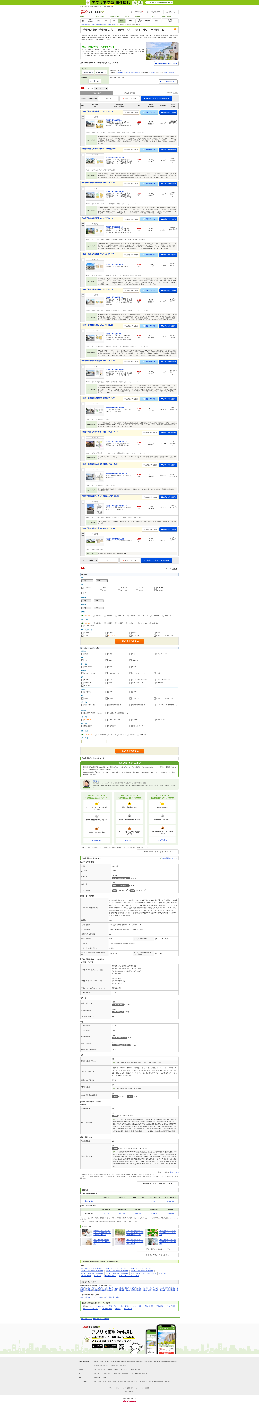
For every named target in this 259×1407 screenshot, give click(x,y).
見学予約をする (150, 112)
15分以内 (144, 623)
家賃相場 (117, 1309)
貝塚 (121, 1288)
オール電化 (135, 635)
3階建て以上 (136, 660)
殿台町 (128, 1290)
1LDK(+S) (123, 587)
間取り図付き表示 (129, 93)
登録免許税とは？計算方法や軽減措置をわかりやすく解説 (167, 1233)
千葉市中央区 (120, 72)
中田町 (133, 1290)
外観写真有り (112, 726)
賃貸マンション (124, 1369)
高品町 (167, 1288)
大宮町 (99, 1288)
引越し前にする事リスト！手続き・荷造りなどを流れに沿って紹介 (134, 1242)
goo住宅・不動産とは (100, 1361)
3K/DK (104, 590)
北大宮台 (145, 1288)
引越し (99, 1381)
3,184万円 (154, 1201)
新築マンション (98, 1373)
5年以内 (109, 615)
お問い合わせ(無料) (169, 112)
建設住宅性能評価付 (138, 705)
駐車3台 (134, 692)
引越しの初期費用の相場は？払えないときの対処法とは (101, 1242)
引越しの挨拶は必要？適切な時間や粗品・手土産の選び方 (167, 1242)
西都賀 (139, 1290)
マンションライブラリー (90, 1309)
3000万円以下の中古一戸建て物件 (142, 1271)
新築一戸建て (113, 1306)
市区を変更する (88, 72)
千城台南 (110, 1290)
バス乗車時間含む (89, 625)
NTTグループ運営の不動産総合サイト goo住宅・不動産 (96, 6)
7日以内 (132, 734)
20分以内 (155, 623)
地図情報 (167, 1381)
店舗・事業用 (149, 1306)
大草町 (88, 1288)
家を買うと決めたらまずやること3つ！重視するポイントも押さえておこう (102, 1233)
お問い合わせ (130, 1388)
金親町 (139, 1288)
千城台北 (89, 1290)
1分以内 (98, 623)
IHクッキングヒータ (138, 673)
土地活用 (103, 1377)
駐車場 (132, 1369)
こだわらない (89, 734)
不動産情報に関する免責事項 (101, 1319)
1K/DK (104, 587)
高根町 (173, 1288)
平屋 (85, 660)
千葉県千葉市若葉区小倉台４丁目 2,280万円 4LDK (100, 432)
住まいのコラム (146, 1381)
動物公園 (87, 1297)
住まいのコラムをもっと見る (158, 1255)
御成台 (116, 1288)
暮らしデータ (128, 1309)
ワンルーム (87, 587)
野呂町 (145, 1290)
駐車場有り (87, 632)
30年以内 (168, 615)
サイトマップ (139, 1388)
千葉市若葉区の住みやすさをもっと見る (158, 852)
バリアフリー (136, 698)
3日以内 (123, 734)
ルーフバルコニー (137, 682)
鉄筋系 (86, 654)
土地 (134, 1306)
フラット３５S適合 (114, 719)
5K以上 (86, 593)
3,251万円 (170, 1201)
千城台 (118, 1297)
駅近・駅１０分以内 (149, 1273)
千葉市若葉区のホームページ (169, 858)
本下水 (86, 635)
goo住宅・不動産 (84, 1361)
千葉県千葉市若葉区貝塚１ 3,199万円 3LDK (97, 325)
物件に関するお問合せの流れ (144, 1361)
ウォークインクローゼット (140, 679)
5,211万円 (122, 1213)
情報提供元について (86, 1319)
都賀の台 (121, 1290)
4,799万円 (154, 1213)
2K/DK (141, 587)
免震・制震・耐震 (89, 705)
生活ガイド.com (174, 1172)
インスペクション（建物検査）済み (166, 705)
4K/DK (141, 590)
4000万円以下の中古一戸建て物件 (92, 1273)
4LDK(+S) (160, 590)
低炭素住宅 (135, 719)
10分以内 (132, 623)
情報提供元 (157, 1361)
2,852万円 (106, 1213)
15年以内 (133, 615)
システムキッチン (113, 673)
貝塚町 (126, 1288)
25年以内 (156, 615)
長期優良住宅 (160, 719)
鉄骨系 (110, 654)
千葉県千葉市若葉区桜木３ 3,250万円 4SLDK (98, 254)
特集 (95, 1381)
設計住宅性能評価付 (114, 705)
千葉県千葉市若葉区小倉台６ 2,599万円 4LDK (98, 182)
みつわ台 (162, 1290)
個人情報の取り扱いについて (102, 1365)
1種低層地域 (88, 667)
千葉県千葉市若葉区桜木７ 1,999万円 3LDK (97, 111)
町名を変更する (101, 72)
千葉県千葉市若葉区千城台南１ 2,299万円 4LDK (99, 149)
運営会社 (147, 1388)
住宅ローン (145, 1373)
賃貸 (140, 1306)
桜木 (157, 1288)
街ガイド (138, 1381)
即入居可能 (97, 1276)
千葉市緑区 (152, 72)
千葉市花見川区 (128, 72)
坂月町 (152, 1288)
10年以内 (121, 615)
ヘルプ (124, 1388)
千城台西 (96, 1290)
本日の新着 (102, 734)
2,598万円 (170, 1213)
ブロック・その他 (161, 654)
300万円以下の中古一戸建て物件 (91, 1268)
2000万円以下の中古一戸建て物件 (117, 1271)
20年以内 (144, 615)
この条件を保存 (169, 81)
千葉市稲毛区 (137, 72)
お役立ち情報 (83, 1381)
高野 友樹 (96, 781)
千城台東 (103, 1290)
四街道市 (171, 72)
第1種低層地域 (86, 1276)
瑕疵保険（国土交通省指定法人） (118, 713)
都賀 (115, 1290)
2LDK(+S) (160, 587)
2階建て (134, 632)
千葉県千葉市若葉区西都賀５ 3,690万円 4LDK (98, 360)
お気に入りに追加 (130, 98)
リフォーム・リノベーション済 (129, 1276)
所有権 (86, 698)
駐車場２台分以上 (110, 1276)
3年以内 (98, 615)
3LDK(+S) (123, 590)
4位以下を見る (96, 840)
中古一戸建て (125, 1306)
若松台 (173, 1290)
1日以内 (113, 734)
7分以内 (120, 623)
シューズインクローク (163, 679)
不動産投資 (160, 1306)
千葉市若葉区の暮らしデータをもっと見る (158, 1183)
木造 (133, 654)
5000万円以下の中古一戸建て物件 (117, 1273)
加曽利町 (133, 1288)
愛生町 (82, 1288)
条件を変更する (95, 81)
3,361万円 (138, 1213)
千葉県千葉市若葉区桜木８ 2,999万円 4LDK (97, 218)
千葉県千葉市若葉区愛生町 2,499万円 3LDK (97, 289)
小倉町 (111, 1288)
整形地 (134, 667)
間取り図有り (88, 726)
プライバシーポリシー (115, 1388)
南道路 (110, 667)
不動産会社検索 (107, 1309)
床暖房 (110, 682)
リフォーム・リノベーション (165, 635)
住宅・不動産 (171, 1306)
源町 (168, 1290)
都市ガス (159, 632)
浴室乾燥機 (159, 682)
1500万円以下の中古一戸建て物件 (92, 1271)
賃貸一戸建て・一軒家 (112, 1369)
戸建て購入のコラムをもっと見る (158, 1249)
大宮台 (94, 1288)
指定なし (87, 615)
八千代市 (166, 72)
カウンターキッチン (90, 673)
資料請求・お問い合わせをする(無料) (157, 98)
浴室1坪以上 (88, 685)
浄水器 (158, 673)
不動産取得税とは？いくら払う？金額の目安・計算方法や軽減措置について (134, 1233)
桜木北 (162, 1288)
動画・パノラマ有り (138, 726)
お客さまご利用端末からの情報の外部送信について (121, 1361)
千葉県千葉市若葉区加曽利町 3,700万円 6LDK (98, 398)
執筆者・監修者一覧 (157, 1381)
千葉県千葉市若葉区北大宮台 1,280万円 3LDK (98, 528)
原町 (149, 1290)
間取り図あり (135, 1273)
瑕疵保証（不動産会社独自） (93, 713)
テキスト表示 (96, 93)
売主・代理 (111, 635)
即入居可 (111, 698)
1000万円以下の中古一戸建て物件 (140, 1268)
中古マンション (101, 1306)
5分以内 (109, 623)
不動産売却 (97, 1377)
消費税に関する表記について (119, 1365)
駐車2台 (110, 632)
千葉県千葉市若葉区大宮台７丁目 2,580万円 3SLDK (100, 496)
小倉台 (105, 1288)
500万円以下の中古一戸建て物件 (116, 1268)
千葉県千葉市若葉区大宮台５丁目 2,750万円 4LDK (100, 464)
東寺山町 (155, 1290)
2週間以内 (143, 734)
